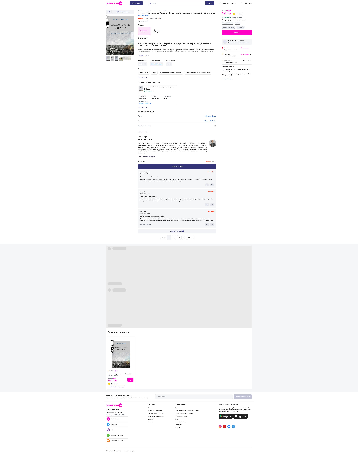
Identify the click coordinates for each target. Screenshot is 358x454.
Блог (176, 419)
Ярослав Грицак (143, 15)
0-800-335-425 (113, 410)
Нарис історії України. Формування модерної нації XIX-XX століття (120, 374)
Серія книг (178, 424)
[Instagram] (220, 426)
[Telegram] (233, 426)
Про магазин (152, 408)
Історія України (163, 10)
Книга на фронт (228, 23)
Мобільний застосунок (228, 404)
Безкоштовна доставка (117, 386)
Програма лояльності (155, 411)
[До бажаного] (109, 12)
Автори (177, 427)
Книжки (140, 10)
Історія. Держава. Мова (150, 10)
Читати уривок (124, 12)
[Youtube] (224, 426)
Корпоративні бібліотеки (156, 413)
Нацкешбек (240, 27)
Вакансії (150, 419)
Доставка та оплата (181, 408)
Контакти (151, 422)
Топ (117, 371)
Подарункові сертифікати (184, 413)
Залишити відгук (177, 166)
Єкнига (237, 23)
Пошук (210, 3)
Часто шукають (180, 422)
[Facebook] (228, 426)
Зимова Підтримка (228, 27)
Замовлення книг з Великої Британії (187, 411)
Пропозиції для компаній (156, 416)
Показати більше (176, 231)
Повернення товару (181, 416)
